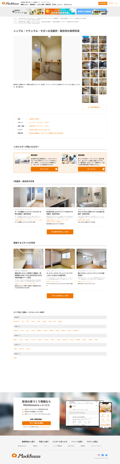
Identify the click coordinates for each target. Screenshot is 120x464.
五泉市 (33, 330)
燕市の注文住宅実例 (46, 21)
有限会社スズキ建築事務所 (21, 270)
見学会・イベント (57, 4)
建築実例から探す (28, 442)
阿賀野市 (39, 330)
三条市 (21, 339)
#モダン (47, 122)
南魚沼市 (65, 339)
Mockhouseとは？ (22, 446)
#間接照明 (58, 221)
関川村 (69, 330)
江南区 (38, 321)
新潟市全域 (16, 321)
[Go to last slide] (13, 11)
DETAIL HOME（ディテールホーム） (27, 18)
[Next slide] (106, 11)
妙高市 (28, 348)
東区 (27, 321)
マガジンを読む (92, 442)
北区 (23, 321)
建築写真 (48, 4)
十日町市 (46, 339)
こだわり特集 (40, 4)
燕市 (27, 330)
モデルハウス (68, 4)
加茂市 (40, 339)
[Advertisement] (60, 377)
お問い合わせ (71, 446)
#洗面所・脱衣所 (34, 119)
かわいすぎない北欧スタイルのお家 (86, 222)
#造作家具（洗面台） (51, 221)
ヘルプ (45, 446)
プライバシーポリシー (96, 446)
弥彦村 (57, 330)
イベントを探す (77, 442)
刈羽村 (96, 339)
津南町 (90, 339)
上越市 (15, 348)
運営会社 (35, 446)
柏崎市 (27, 339)
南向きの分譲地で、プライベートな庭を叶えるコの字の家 (73, 18)
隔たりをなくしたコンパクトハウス (86, 283)
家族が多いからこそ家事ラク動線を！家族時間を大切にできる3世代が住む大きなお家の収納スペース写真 (28, 276)
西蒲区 (60, 321)
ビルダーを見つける (60, 442)
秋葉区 (44, 321)
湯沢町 (84, 339)
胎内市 (45, 330)
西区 (54, 321)
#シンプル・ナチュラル (36, 122)
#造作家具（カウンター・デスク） (39, 126)
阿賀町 (63, 330)
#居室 (47, 281)
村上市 (22, 330)
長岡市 (15, 339)
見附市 (52, 339)
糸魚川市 (21, 348)
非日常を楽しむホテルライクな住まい (55, 223)
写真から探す (44, 442)
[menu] (116, 3)
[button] (44, 169)
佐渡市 (15, 358)
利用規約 (83, 446)
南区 (50, 321)
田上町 (71, 339)
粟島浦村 (75, 330)
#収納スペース (18, 283)
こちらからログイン (44, 427)
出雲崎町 (78, 339)
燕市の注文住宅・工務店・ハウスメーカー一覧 (29, 21)
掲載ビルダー (25, 4)
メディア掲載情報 (57, 446)
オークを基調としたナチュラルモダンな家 (25, 222)
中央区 (33, 321)
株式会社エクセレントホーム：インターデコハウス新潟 (91, 209)
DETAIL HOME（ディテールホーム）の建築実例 (47, 18)
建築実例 (32, 4)
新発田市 (15, 330)
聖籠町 (51, 330)
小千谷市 (33, 339)
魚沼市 (58, 339)
